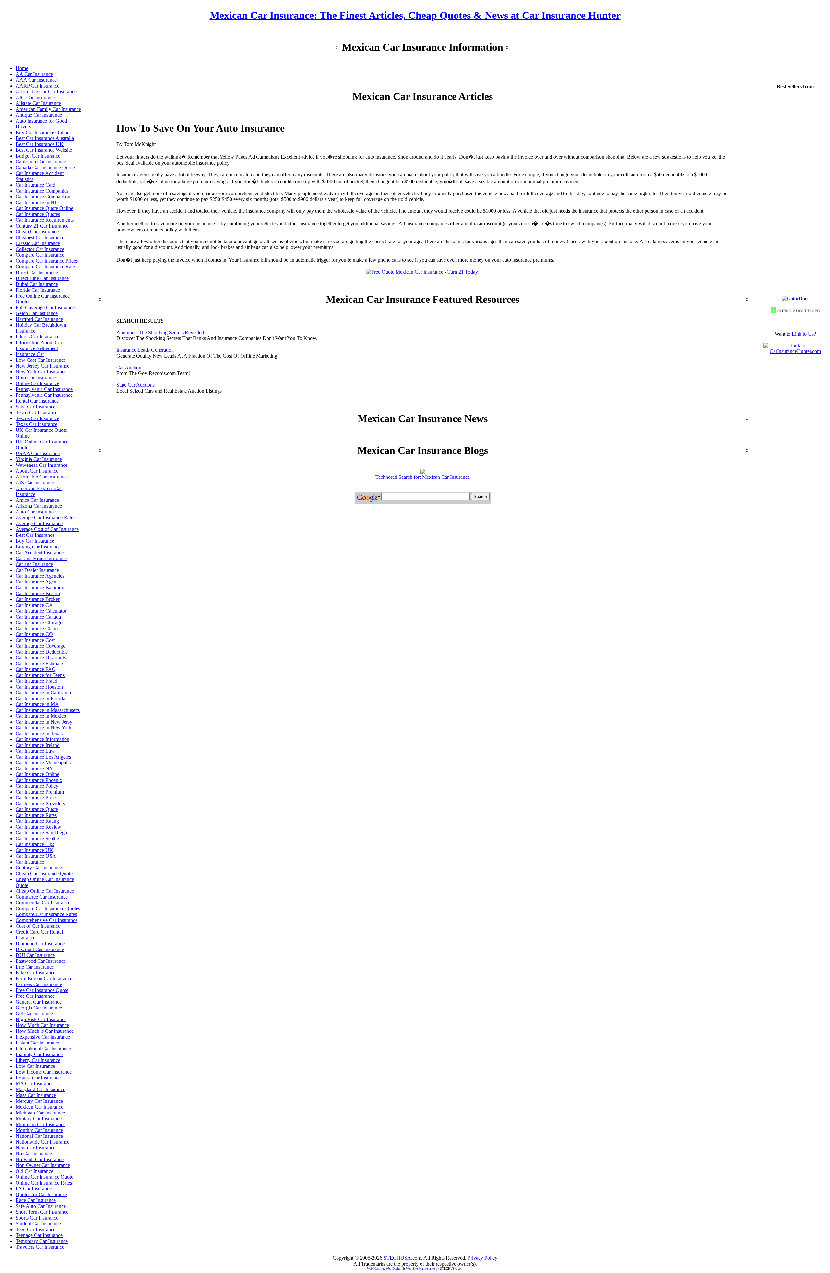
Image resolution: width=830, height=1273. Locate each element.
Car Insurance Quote (37, 809)
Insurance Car (30, 354)
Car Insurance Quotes (38, 214)
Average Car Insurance (39, 523)
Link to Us (803, 333)
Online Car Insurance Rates (44, 1182)
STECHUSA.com (402, 1258)
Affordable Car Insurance (42, 476)
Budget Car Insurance (38, 156)
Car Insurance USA (36, 856)
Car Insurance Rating (37, 821)
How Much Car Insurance (42, 1025)
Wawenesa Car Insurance (41, 465)
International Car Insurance (43, 1048)
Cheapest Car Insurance (40, 237)
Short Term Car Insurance (42, 1212)
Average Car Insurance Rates (45, 517)
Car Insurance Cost (35, 640)
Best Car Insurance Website (44, 150)
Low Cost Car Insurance (41, 360)
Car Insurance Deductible (42, 651)
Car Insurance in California (43, 692)
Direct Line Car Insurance (42, 278)
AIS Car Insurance (35, 482)
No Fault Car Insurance (40, 1159)
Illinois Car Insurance (37, 336)
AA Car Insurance (34, 74)
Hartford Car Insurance (39, 319)
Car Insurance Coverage (40, 646)
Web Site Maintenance (420, 1268)
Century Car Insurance (39, 867)
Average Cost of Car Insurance (47, 529)
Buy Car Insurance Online (42, 132)
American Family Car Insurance (48, 109)
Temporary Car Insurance (42, 1241)
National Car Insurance (39, 1136)
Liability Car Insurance (39, 1054)
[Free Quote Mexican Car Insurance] (423, 272)
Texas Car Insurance (36, 424)
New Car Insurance (35, 1147)
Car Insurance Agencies (40, 576)
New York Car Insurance (41, 371)
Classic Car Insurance (38, 243)
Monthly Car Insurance (39, 1130)
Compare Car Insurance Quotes (48, 908)
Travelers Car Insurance (40, 1247)
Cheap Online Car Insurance (45, 891)
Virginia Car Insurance (39, 459)
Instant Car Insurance (37, 1042)
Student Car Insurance (38, 1223)
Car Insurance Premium (40, 792)
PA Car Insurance (34, 1188)
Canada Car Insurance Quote (45, 167)
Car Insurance (30, 862)
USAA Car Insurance (38, 453)
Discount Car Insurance (40, 949)
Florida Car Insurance (38, 290)
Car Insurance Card (35, 185)
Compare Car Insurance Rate (45, 266)
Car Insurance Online (37, 774)
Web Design (393, 1268)
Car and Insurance (34, 564)
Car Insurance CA (34, 605)
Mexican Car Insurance (39, 1107)
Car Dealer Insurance (37, 570)
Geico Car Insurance (37, 313)
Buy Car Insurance (35, 541)
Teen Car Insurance (35, 1229)
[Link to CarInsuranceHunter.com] (795, 351)
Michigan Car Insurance (40, 1112)
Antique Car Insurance (39, 115)
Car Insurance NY (34, 768)
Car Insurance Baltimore (40, 587)
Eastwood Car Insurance (41, 961)
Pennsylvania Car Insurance (44, 389)
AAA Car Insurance (36, 80)
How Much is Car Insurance (45, 1031)
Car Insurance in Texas (39, 733)
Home (22, 68)
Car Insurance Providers (40, 803)
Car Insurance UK (34, 850)
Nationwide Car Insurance (42, 1142)
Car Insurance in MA (37, 704)
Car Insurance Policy (37, 786)
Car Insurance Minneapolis (43, 762)
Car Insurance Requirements (45, 220)
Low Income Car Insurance (44, 1072)
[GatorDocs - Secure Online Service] (795, 298)
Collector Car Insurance (40, 249)
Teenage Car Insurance (39, 1235)
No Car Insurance (34, 1153)
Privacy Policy (482, 1258)
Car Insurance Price (36, 797)
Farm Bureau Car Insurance (44, 978)
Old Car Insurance (34, 1171)
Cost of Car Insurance (38, 926)
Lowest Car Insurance (38, 1077)
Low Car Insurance (35, 1066)
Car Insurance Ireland (38, 745)
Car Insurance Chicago (39, 622)
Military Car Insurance (39, 1118)
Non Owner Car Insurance (43, 1165)
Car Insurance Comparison (43, 196)
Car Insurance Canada (38, 616)
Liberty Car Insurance (38, 1060)
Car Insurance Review (38, 827)
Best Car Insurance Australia (45, 138)
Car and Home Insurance (41, 558)
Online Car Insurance (37, 383)
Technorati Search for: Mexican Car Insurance (422, 477)
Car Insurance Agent (37, 581)
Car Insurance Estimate (39, 663)
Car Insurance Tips (35, 844)
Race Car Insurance (36, 1200)
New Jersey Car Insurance (42, 366)
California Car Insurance (41, 161)
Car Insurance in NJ (36, 202)
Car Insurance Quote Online (44, 208)
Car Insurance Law (35, 751)
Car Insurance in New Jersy (44, 722)
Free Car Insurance (35, 996)
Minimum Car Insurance (40, 1124)
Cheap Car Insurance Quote (44, 873)
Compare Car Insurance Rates (46, 914)
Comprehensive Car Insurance (46, 920)
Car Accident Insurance (40, 552)
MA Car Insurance (34, 1083)
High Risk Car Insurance (41, 1019)
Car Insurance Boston (38, 593)
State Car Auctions (135, 385)
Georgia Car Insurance (39, 1007)
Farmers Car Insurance (39, 984)
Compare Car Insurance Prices (47, 261)
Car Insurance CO (34, 634)
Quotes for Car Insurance (41, 1194)
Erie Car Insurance (35, 967)
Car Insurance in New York (44, 727)
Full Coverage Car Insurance (45, 307)
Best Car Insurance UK (40, 144)
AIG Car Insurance (35, 97)
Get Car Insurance (34, 1013)
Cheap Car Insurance (37, 231)
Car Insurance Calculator (41, 611)
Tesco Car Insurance (36, 412)
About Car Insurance (37, 471)
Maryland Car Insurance (40, 1089)
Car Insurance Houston (39, 687)
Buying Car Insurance (38, 546)
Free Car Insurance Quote (42, 990)
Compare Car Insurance (40, 255)
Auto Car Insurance (36, 511)
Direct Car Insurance (37, 272)
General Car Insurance (39, 1002)
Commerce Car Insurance (42, 897)
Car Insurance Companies (42, 191)
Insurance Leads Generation (145, 350)
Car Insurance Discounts (41, 657)
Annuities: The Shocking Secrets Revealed (160, 332)
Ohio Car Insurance (36, 377)
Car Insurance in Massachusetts (48, 710)
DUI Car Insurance (35, 955)
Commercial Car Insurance (43, 902)
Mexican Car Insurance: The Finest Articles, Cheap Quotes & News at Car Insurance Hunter (415, 15)
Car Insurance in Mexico (41, 716)
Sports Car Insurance (37, 1217)
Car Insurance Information (42, 739)
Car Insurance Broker (38, 599)
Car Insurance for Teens (40, 675)
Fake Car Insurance (35, 972)
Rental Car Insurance (37, 401)
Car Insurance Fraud (36, 681)
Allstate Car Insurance (38, 103)
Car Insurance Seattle (37, 838)
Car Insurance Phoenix (39, 780)
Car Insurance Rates (36, 815)
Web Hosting (375, 1268)
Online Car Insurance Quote (44, 1177)
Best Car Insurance (35, 535)
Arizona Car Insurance (39, 506)
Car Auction (128, 367)
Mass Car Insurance (36, 1095)
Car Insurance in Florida (40, 698)
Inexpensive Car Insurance (43, 1037)
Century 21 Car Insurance (42, 226)
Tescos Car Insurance (37, 418)
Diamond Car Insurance (40, 943)
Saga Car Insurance (35, 406)
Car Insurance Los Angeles (43, 757)
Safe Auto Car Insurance (41, 1206)
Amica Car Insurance (37, 500)
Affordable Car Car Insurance (46, 91)
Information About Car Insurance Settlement (39, 345)
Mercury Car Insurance (39, 1101)
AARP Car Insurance (37, 85)
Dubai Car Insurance (37, 284)
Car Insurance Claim (37, 628)
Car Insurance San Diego (41, 832)
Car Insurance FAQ (36, 669)
